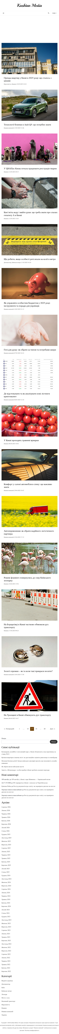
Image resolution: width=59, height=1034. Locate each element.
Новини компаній (9, 128)
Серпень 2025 (6, 848)
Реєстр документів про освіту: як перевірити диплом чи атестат (34, 786)
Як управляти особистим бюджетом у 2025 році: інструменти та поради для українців (27, 304)
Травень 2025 (6, 858)
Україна (4, 1015)
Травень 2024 (6, 899)
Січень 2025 (5, 872)
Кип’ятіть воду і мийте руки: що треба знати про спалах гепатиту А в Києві (30, 214)
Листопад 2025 (6, 838)
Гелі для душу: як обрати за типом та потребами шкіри (30, 349)
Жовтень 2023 (6, 923)
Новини (14, 84)
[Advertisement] (29, 26)
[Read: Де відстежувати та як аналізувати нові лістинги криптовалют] (29, 374)
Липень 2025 (6, 851)
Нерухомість (7, 84)
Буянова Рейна (6, 786)
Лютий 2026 (6, 827)
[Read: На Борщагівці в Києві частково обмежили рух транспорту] (29, 605)
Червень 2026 (6, 814)
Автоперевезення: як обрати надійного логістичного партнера (29, 532)
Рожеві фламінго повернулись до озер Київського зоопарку (27, 579)
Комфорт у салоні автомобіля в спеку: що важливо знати (28, 485)
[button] (48, 13)
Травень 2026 (6, 817)
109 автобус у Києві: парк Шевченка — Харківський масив (31, 779)
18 (36, 729)
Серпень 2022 (6, 954)
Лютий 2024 (6, 910)
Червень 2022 (6, 961)
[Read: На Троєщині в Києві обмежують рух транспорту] (29, 695)
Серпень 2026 (6, 807)
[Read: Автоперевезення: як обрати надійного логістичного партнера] (29, 511)
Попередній (9, 729)
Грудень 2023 (6, 916)
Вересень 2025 (6, 845)
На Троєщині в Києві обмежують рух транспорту (27, 714)
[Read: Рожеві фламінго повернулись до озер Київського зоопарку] (29, 558)
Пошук (4, 738)
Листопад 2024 (6, 879)
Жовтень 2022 (6, 947)
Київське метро (16, 262)
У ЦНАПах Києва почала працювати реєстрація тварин (30, 168)
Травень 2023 (6, 937)
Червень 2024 (6, 896)
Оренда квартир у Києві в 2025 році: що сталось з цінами (27, 79)
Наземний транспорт (8, 1001)
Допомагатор (7, 262)
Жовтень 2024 (6, 882)
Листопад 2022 (6, 944)
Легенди (4, 994)
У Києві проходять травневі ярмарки (21, 440)
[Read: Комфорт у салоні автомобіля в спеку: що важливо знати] (29, 465)
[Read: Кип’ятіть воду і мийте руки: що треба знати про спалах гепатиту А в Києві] (29, 193)
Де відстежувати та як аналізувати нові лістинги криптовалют (27, 395)
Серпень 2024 (6, 889)
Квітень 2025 (6, 862)
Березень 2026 (6, 824)
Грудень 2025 (6, 834)
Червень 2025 (6, 855)
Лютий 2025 (6, 869)
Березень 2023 (6, 940)
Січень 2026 (5, 831)
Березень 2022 (6, 971)
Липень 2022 (6, 958)
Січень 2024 (5, 913)
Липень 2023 (6, 934)
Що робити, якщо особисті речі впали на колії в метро (30, 259)
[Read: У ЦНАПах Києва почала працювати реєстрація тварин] (29, 149)
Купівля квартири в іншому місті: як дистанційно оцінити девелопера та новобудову (29, 757)
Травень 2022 (6, 964)
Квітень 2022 (6, 968)
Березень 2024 (6, 906)
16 (28, 729)
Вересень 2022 (6, 951)
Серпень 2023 (6, 930)
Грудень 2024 (6, 875)
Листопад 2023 (6, 920)
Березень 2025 (6, 865)
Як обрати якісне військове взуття (13, 767)
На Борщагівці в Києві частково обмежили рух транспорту (26, 626)
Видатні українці (7, 981)
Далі (52, 729)
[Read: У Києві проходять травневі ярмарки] (29, 421)
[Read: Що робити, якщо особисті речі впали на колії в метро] (29, 239)
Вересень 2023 (6, 927)
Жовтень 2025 (6, 841)
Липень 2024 (6, 893)
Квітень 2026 (6, 821)
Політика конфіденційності (32, 1030)
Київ (3, 987)
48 (44, 729)
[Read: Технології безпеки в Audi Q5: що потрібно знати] (29, 105)
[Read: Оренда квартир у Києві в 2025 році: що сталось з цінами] (29, 58)
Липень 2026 (6, 810)
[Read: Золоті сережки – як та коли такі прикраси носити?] (29, 652)
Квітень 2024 (6, 903)
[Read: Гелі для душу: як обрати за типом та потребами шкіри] (29, 330)
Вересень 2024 (6, 886)
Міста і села (6, 998)
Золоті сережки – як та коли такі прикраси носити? (28, 671)
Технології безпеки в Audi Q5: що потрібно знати (27, 124)
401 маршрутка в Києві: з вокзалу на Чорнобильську (30, 783)
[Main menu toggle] (3, 13)
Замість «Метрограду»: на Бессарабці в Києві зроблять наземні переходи (25, 770)
